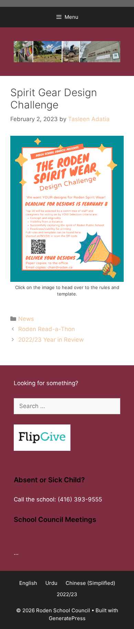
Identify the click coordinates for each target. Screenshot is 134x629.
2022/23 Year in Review (51, 339)
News (26, 318)
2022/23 (67, 594)
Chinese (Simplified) (90, 583)
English (28, 583)
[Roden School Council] (67, 51)
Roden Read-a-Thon (46, 329)
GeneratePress (67, 618)
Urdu (51, 583)
